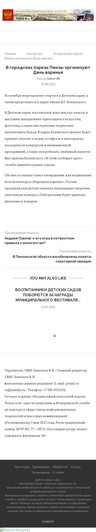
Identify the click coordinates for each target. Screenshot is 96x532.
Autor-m (53, 78)
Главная (10, 53)
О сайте (58, 472)
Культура (22, 466)
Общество (60, 466)
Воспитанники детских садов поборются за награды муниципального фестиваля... (48, 295)
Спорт (76, 466)
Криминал (41, 466)
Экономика (41, 472)
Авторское (35, 53)
